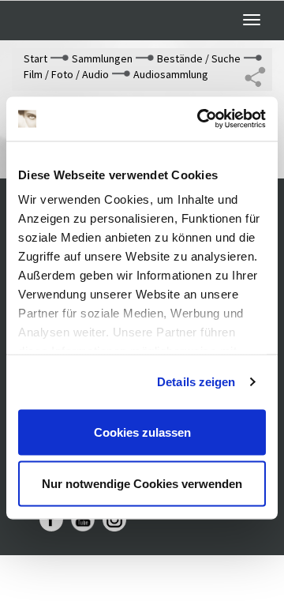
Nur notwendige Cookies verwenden (142, 483)
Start (35, 58)
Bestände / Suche (199, 58)
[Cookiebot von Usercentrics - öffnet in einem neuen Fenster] (200, 119)
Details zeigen (196, 382)
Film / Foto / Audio (66, 74)
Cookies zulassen (142, 431)
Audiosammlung (170, 74)
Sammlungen (102, 58)
